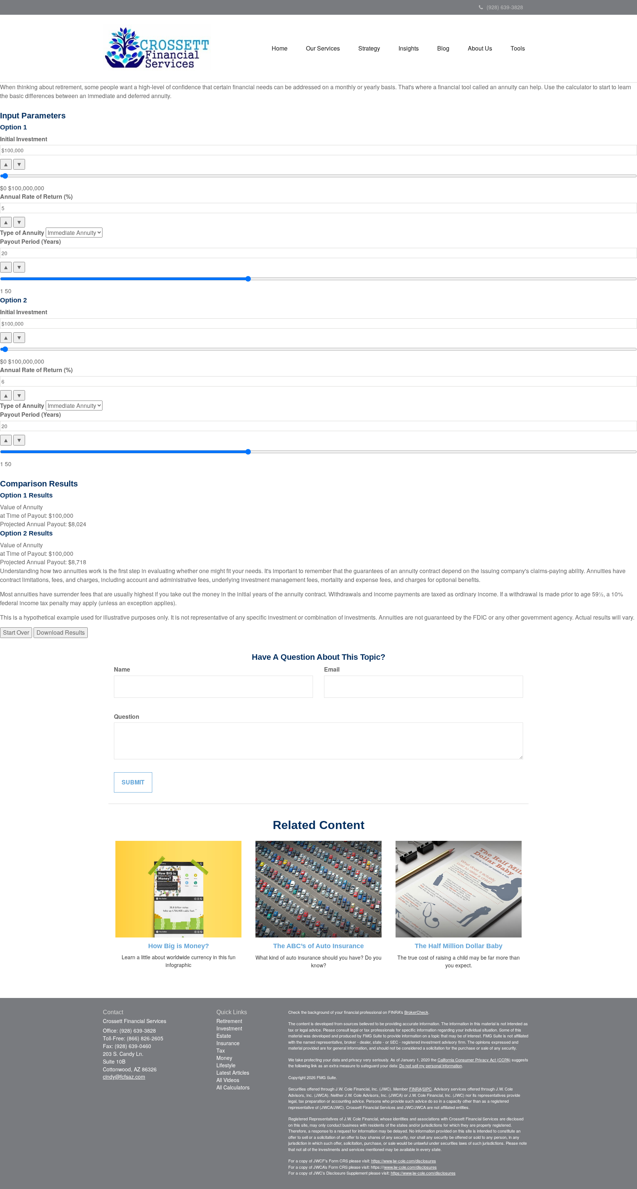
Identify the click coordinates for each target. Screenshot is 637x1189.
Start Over (16, 632)
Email (332, 669)
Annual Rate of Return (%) (36, 197)
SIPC (427, 1089)
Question (126, 717)
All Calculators (233, 1087)
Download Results (60, 632)
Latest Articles (232, 1072)
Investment (229, 1028)
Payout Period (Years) (30, 242)
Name (122, 669)
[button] (323, 48)
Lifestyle (226, 1065)
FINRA (415, 1089)
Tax (220, 1050)
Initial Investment (23, 139)
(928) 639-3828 (505, 7)
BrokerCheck (416, 1012)
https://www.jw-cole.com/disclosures (403, 1161)
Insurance (228, 1043)
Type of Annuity (22, 233)
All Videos (227, 1080)
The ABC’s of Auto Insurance (318, 946)
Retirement (229, 1021)
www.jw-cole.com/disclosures (410, 1167)
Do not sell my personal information (430, 1065)
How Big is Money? (178, 946)
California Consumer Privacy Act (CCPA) (474, 1060)
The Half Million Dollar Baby (458, 946)
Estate (223, 1035)
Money (224, 1057)
